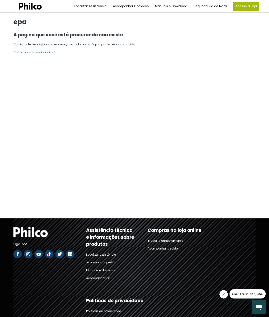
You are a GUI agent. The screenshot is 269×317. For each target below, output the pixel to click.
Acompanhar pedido (101, 262)
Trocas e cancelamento (165, 241)
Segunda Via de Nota (210, 6)
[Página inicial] (25, 6)
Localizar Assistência (90, 6)
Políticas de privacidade (103, 311)
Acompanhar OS (98, 278)
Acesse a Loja (246, 6)
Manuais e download (101, 270)
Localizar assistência (101, 254)
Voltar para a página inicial (34, 52)
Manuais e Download (171, 6)
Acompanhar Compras (131, 6)
